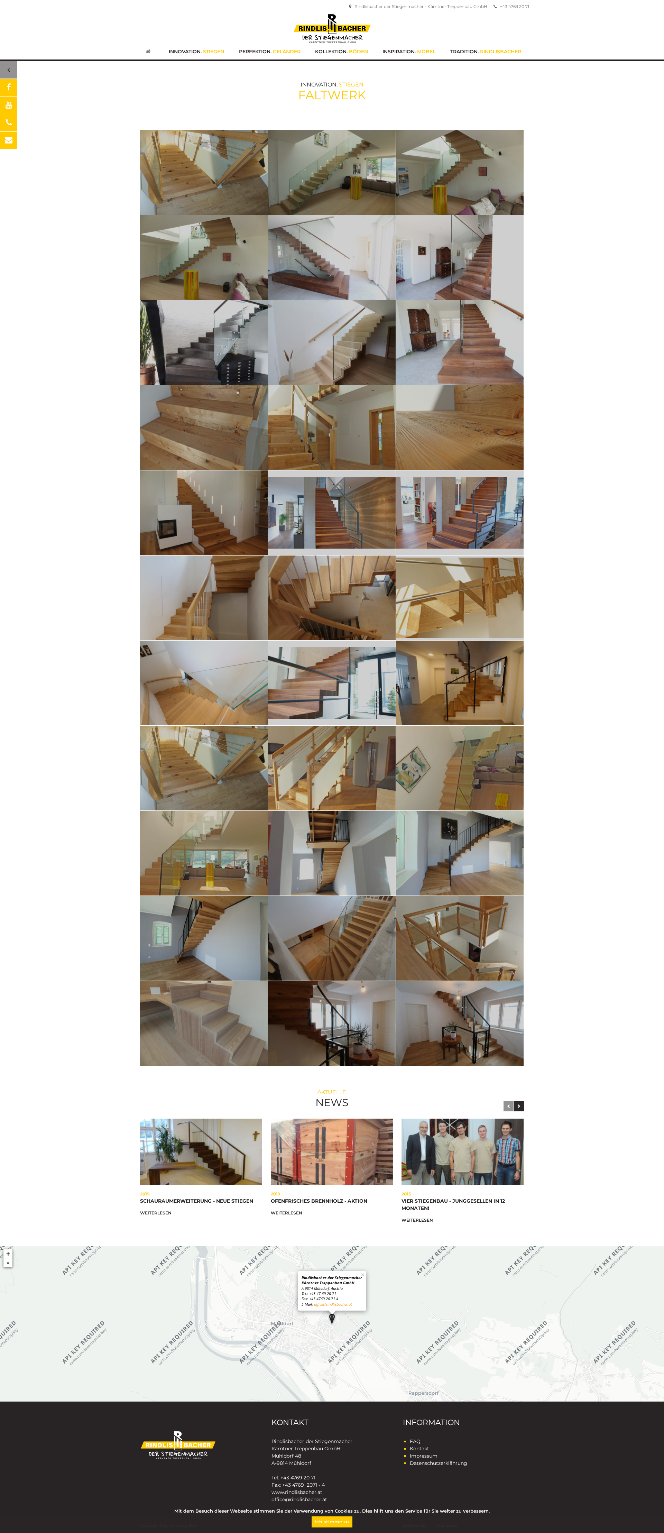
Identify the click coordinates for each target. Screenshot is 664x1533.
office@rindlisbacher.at (333, 1304)
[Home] (148, 52)
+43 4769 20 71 (514, 6)
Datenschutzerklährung (438, 1463)
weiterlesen (156, 1212)
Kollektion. (341, 51)
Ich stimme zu (332, 1521)
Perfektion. (270, 51)
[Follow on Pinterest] (8, 140)
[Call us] (8, 122)
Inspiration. (408, 51)
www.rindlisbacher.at (296, 1492)
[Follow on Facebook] (8, 87)
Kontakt (419, 1448)
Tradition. (485, 51)
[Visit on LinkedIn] (8, 105)
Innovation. (196, 51)
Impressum (423, 1456)
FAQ (415, 1441)
